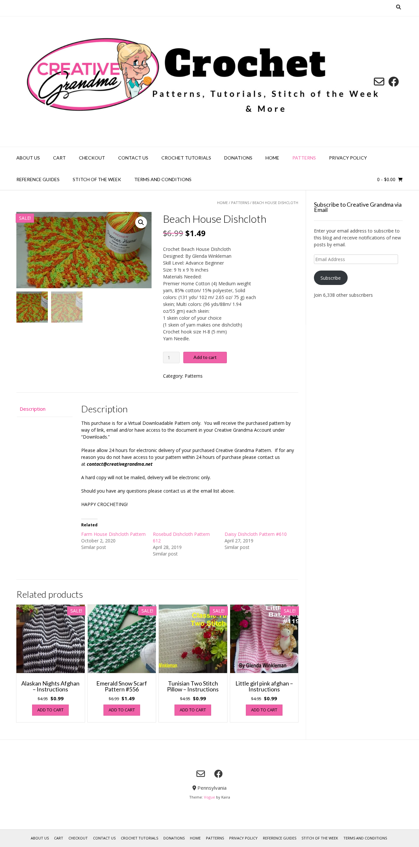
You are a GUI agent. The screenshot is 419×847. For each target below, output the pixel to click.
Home (222, 202)
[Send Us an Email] (379, 81)
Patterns (304, 157)
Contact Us (133, 157)
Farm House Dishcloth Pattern (113, 534)
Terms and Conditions (162, 179)
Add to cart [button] (50, 710)
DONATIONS (238, 157)
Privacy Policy (348, 157)
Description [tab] (33, 408)
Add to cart (205, 357)
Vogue (209, 797)
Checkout (92, 157)
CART (59, 157)
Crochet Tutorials (186, 157)
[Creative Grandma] (209, 81)
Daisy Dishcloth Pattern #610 (256, 534)
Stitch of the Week (97, 179)
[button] (141, 222)
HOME (272, 157)
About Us (28, 157)
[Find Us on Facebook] (393, 81)
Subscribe (330, 278)
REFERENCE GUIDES (38, 179)
